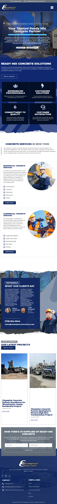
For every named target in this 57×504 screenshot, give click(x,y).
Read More (5, 411)
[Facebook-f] (2, 476)
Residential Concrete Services (14, 167)
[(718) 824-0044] (11, 1)
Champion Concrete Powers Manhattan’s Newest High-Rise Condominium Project (41, 412)
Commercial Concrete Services (14, 215)
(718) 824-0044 (17, 1)
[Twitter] (6, 476)
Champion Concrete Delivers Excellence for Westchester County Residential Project (13, 403)
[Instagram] (9, 476)
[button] (52, 7)
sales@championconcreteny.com (36, 1)
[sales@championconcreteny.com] (25, 1)
